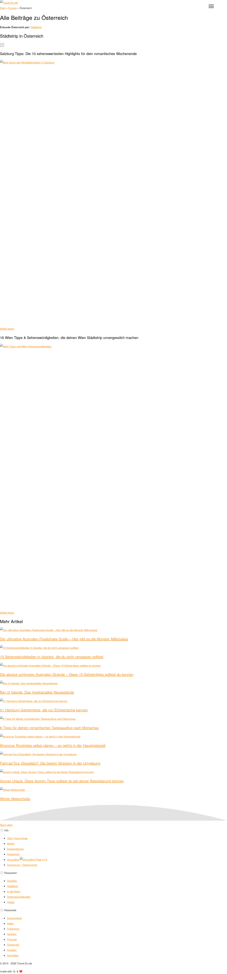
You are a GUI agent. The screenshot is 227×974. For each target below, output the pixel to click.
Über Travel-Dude (17, 838)
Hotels (11, 902)
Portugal (12, 939)
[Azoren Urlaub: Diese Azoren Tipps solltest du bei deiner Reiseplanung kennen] (47, 772)
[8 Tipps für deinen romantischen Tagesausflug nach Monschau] (38, 719)
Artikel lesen (7, 328)
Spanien (11, 934)
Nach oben (6, 825)
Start (2, 8)
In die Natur (13, 891)
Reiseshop (13, 854)
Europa (12, 8)
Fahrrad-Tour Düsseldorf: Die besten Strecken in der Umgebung (50, 763)
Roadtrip (12, 881)
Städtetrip (36, 27)
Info (6, 830)
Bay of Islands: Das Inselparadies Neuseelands (37, 692)
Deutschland (14, 918)
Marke (11, 843)
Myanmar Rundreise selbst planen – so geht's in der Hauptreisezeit (53, 745)
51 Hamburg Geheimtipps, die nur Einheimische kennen (44, 709)
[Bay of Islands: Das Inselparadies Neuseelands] (29, 683)
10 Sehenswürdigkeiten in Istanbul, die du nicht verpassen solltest (51, 656)
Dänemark (13, 944)
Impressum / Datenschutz (22, 865)
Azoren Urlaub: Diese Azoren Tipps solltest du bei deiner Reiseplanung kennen (62, 780)
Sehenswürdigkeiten (19, 897)
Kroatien (12, 950)
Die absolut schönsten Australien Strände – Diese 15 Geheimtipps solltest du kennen (66, 674)
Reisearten (10, 873)
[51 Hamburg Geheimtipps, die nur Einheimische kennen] (33, 701)
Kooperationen (15, 849)
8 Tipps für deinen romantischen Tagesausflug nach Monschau (49, 727)
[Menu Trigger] (211, 6)
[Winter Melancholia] (12, 790)
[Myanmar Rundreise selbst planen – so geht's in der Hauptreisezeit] (40, 736)
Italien (10, 923)
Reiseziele (10, 910)
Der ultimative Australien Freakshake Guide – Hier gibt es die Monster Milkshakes (64, 638)
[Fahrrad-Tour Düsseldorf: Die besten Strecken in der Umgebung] (38, 754)
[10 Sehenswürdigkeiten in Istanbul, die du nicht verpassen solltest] (39, 648)
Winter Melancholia (15, 798)
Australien (13, 955)
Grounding (13, 859)
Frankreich (13, 929)
